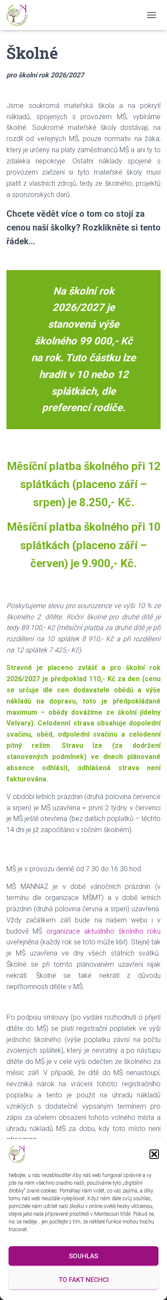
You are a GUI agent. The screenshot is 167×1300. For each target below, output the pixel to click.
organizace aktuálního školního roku (103, 931)
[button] (154, 1154)
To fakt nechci (84, 1280)
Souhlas (83, 1256)
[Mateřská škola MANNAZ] (20, 15)
